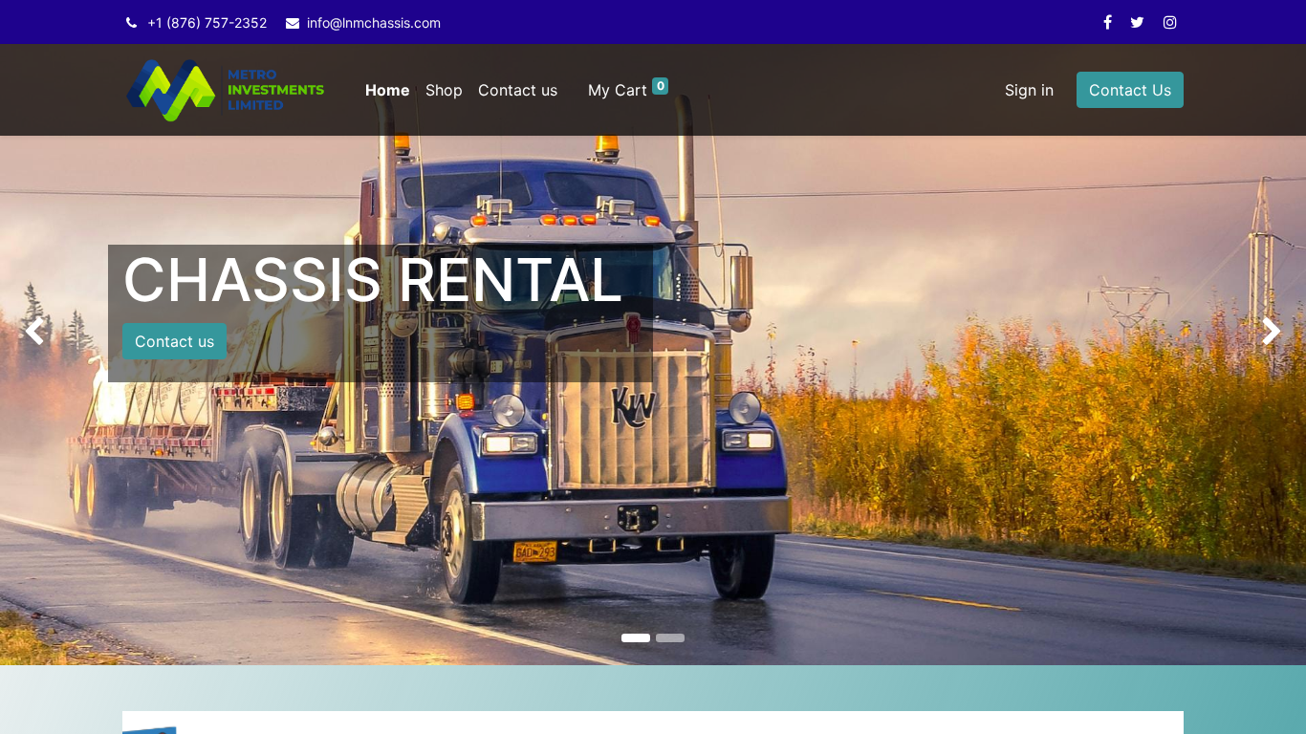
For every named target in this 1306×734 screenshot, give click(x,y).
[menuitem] (388, 90)
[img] (52, 332)
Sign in (1029, 89)
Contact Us (1130, 89)
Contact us (174, 341)
